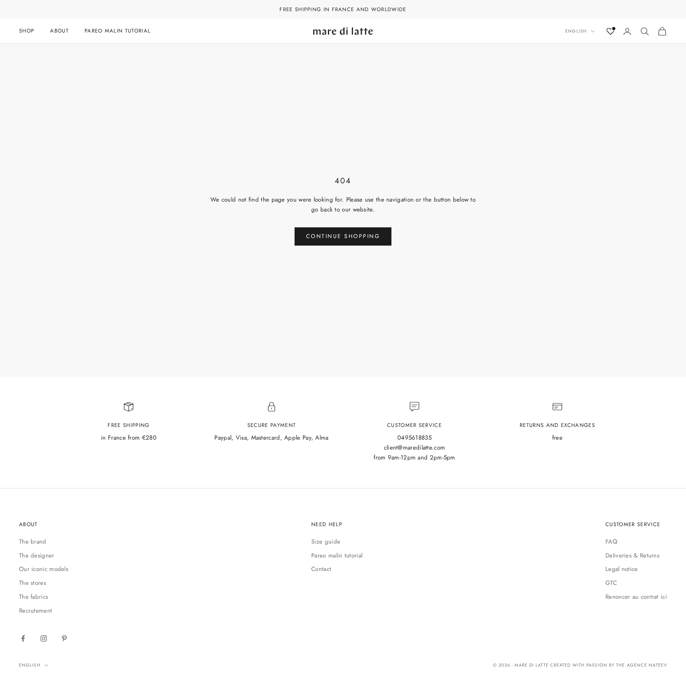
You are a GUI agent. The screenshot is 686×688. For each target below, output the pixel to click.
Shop (26, 31)
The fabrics (33, 596)
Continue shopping (343, 236)
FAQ (611, 541)
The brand (32, 541)
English (576, 31)
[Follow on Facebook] (23, 638)
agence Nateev (647, 665)
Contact (321, 569)
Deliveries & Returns (632, 555)
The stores (32, 582)
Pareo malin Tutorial (117, 31)
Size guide (325, 541)
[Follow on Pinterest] (64, 638)
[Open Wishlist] (611, 31)
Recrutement (35, 610)
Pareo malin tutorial (336, 555)
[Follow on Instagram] (44, 638)
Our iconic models (43, 569)
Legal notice (621, 569)
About (59, 31)
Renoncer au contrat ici (636, 596)
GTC (611, 582)
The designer (36, 555)
